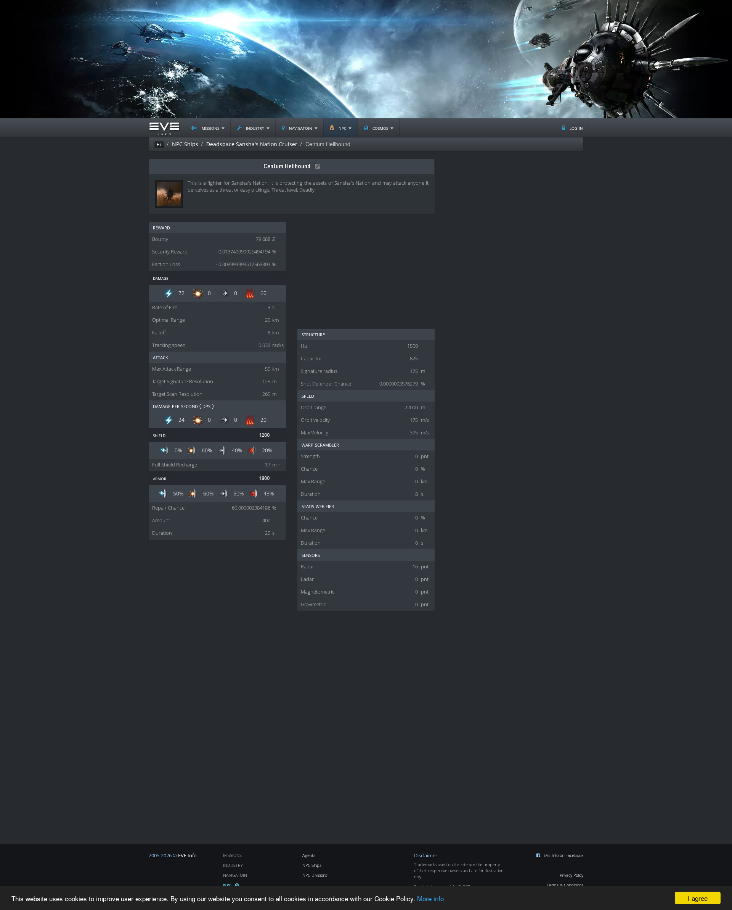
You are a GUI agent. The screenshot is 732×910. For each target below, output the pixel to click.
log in (575, 127)
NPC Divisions (314, 875)
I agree (698, 898)
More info (430, 898)
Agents (308, 855)
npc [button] (342, 127)
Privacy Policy (571, 875)
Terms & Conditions (565, 885)
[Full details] (316, 166)
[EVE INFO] (164, 127)
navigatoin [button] (300, 127)
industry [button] (255, 127)
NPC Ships (311, 865)
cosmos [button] (380, 127)
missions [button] (210, 127)
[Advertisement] (366, 59)
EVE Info (187, 855)
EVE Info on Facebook (563, 855)
